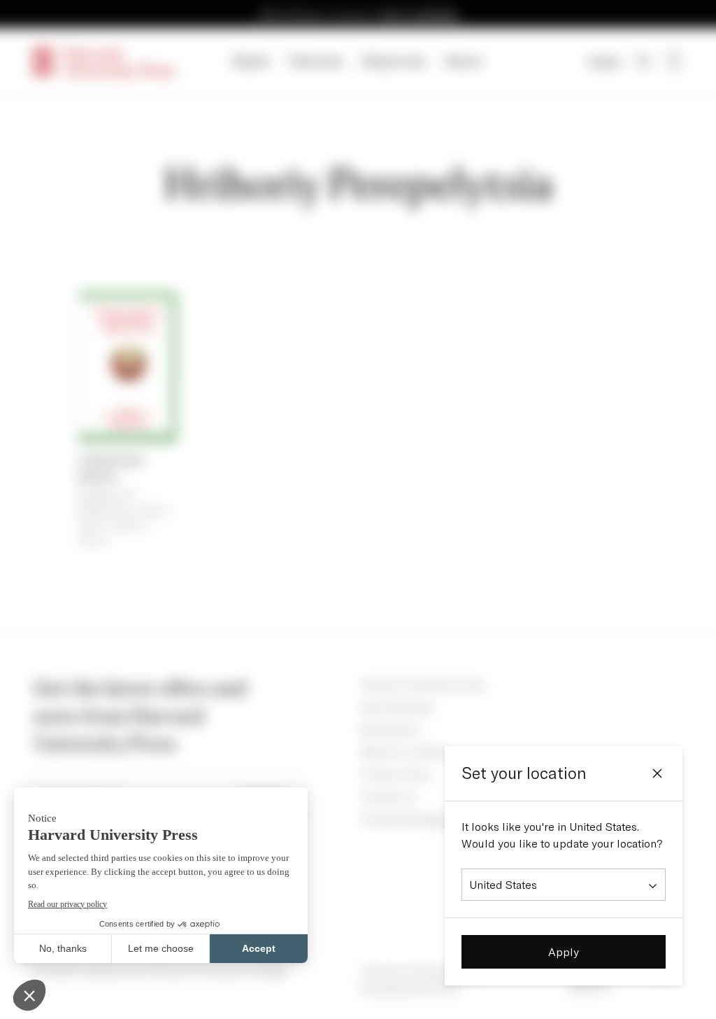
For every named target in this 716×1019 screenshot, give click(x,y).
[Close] (657, 773)
